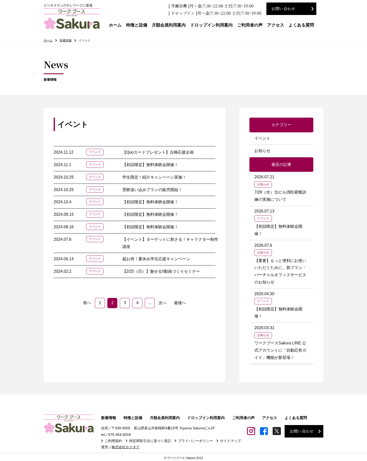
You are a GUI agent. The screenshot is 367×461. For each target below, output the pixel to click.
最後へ (180, 303)
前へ (87, 303)
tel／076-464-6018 (116, 435)
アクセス (275, 25)
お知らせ (262, 151)
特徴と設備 (136, 25)
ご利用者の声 (250, 25)
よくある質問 (301, 25)
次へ (163, 303)
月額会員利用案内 (169, 25)
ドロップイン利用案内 (211, 25)
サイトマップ (230, 441)
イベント (262, 138)
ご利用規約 (113, 441)
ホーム (115, 25)
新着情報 (66, 40)
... (149, 303)
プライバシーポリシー (195, 441)
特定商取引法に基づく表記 (150, 441)
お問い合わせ (283, 8)
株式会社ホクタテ (126, 447)
